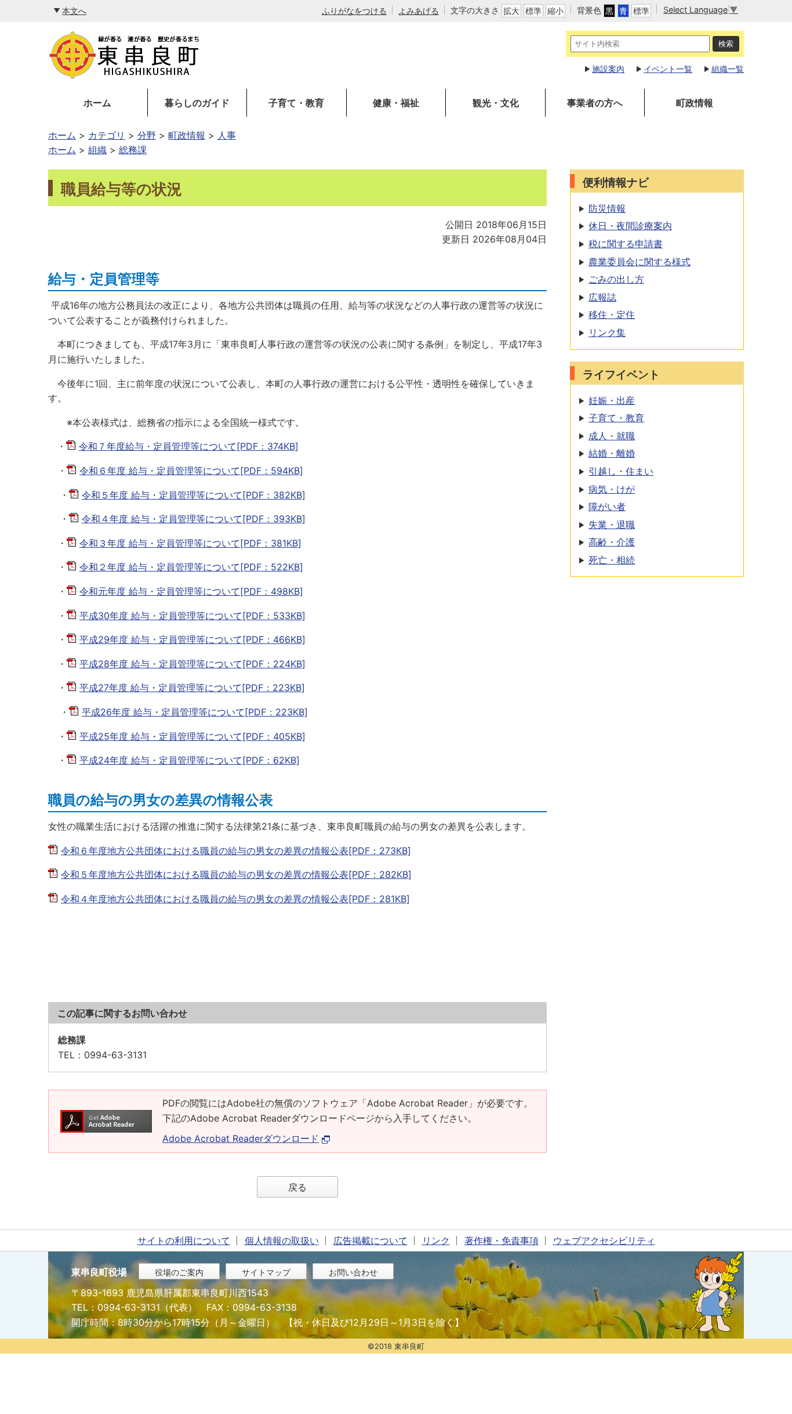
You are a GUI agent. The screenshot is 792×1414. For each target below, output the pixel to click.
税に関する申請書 (625, 243)
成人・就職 (611, 436)
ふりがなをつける (354, 11)
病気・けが (611, 489)
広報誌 (602, 297)
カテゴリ (106, 135)
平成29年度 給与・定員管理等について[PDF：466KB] (192, 639)
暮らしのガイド (197, 103)
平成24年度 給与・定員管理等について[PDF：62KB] (189, 760)
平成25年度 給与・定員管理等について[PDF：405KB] (192, 736)
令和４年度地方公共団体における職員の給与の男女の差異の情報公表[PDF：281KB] (235, 899)
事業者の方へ (595, 103)
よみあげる (418, 11)
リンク (436, 1240)
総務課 (133, 149)
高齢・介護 (611, 542)
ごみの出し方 (616, 279)
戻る (297, 1187)
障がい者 (607, 506)
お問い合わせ (353, 1272)
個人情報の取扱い (282, 1240)
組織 (97, 149)
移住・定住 (611, 314)
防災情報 (607, 208)
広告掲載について (370, 1240)
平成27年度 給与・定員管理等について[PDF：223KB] (192, 687)
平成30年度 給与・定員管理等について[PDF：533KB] (192, 615)
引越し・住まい (620, 471)
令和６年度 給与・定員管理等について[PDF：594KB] (191, 470)
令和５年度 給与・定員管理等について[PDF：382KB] (194, 495)
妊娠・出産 (611, 400)
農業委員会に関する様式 (639, 261)
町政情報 (694, 103)
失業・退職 (611, 524)
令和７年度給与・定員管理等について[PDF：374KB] (189, 446)
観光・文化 (496, 103)
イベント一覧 (668, 69)
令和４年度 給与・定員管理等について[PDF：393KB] (194, 519)
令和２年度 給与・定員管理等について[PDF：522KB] (191, 567)
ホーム (97, 103)
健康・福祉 (396, 103)
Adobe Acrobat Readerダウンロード (240, 1138)
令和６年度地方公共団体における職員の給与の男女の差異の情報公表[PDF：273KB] (236, 850)
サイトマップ (266, 1272)
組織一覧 (727, 69)
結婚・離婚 (611, 453)
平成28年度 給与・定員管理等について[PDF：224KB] (192, 664)
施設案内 (608, 69)
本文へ (74, 11)
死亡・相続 (611, 560)
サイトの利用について (183, 1240)
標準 (533, 11)
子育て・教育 (296, 103)
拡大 (511, 11)
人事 (226, 135)
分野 (146, 135)
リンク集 (607, 332)
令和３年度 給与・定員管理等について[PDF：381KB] (190, 543)
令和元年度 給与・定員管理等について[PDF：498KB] (191, 591)
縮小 (555, 11)
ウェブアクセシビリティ (604, 1240)
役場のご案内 (179, 1272)
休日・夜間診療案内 (630, 226)
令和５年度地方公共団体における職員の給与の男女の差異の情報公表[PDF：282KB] (236, 874)
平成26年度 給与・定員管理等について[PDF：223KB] (195, 712)
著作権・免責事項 (501, 1240)
